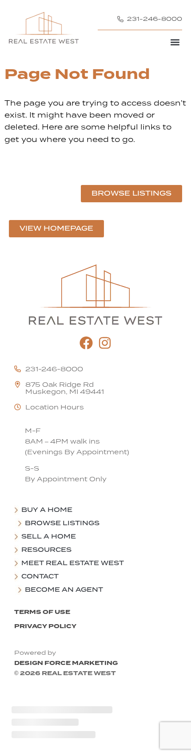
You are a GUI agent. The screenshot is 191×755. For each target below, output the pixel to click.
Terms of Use (42, 612)
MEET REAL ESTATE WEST (72, 562)
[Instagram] (105, 343)
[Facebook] (86, 343)
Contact (40, 576)
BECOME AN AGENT (64, 589)
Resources (46, 549)
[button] (174, 42)
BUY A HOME (46, 509)
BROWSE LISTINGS (62, 523)
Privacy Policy (45, 626)
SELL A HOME (48, 536)
